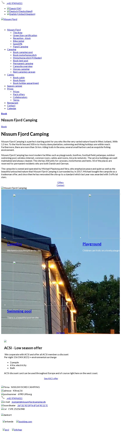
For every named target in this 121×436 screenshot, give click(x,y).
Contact (11, 105)
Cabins (10, 74)
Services (60, 332)
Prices (10, 88)
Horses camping (21, 69)
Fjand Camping (20, 46)
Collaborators (20, 97)
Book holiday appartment (26, 83)
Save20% (17, 43)
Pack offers (19, 94)
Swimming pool (19, 311)
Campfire (14, 244)
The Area (17, 32)
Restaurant (12, 102)
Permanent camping (23, 63)
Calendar (11, 108)
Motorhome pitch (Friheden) (27, 57)
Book (4, 113)
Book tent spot (20, 60)
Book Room (19, 80)
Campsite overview (22, 66)
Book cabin (19, 77)
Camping (11, 49)
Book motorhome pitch (25, 55)
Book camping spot (23, 52)
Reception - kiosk (22, 38)
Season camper (14, 85)
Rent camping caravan (24, 71)
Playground (92, 244)
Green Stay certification (25, 35)
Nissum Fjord (14, 29)
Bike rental (18, 40)
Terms (16, 99)
